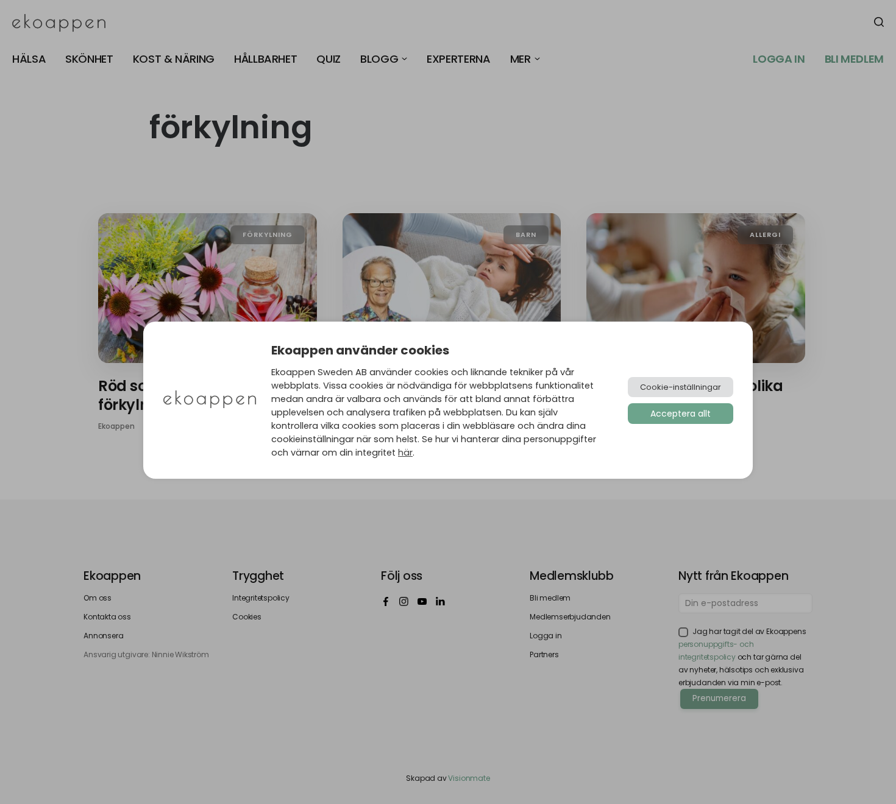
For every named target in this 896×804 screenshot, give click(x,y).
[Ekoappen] (210, 400)
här (405, 452)
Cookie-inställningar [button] (680, 387)
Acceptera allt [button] (680, 413)
